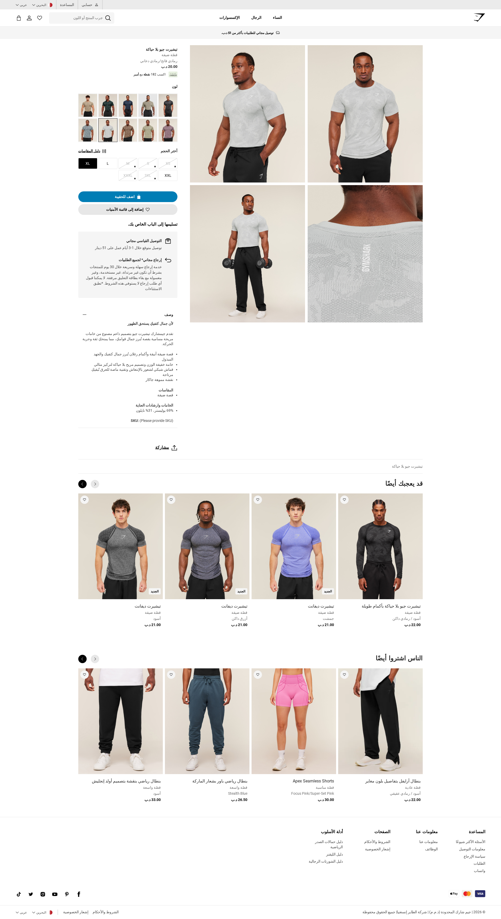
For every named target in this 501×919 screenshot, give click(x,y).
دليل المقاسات (89, 151)
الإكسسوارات (229, 17)
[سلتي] (19, 18)
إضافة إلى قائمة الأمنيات (125, 209)
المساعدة (67, 5)
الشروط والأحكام (106, 912)
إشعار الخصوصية (75, 912)
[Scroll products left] (95, 484)
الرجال (256, 17)
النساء (277, 17)
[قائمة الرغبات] (40, 18)
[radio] (167, 105)
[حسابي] (29, 18)
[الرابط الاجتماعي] (79, 894)
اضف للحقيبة (125, 196)
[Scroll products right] (82, 484)
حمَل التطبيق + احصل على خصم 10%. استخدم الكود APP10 (247, 33)
